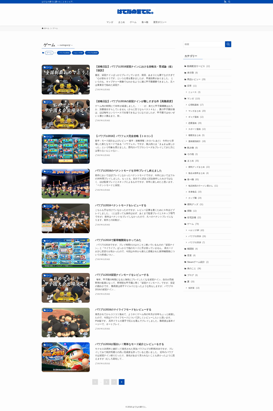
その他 (192, 154)
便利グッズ (195, 204)
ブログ (192, 275)
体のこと (194, 268)
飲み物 (192, 147)
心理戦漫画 (195, 105)
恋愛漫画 (194, 123)
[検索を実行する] (228, 44)
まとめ (193, 160)
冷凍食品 (194, 192)
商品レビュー (196, 79)
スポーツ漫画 (197, 129)
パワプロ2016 (64, 53)
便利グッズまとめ (199, 167)
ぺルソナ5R (78, 53)
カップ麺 (194, 198)
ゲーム (193, 224)
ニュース (194, 92)
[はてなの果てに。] (136, 11)
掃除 (192, 211)
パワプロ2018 (92, 53)
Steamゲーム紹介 (198, 262)
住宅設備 (194, 217)
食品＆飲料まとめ (198, 173)
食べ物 (193, 179)
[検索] (229, 1)
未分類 (192, 72)
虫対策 (193, 288)
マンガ (193, 98)
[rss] (225, 1)
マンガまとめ (197, 111)
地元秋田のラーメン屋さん (203, 186)
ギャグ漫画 (195, 117)
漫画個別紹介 (197, 141)
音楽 (191, 255)
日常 (192, 85)
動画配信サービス (198, 66)
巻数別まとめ (196, 135)
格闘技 (192, 248)
